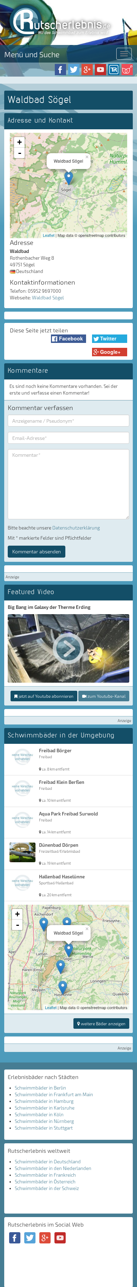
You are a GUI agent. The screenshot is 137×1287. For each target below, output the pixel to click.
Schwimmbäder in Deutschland (48, 1161)
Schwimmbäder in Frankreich (45, 1175)
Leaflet (48, 235)
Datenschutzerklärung (76, 528)
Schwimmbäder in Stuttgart (44, 1128)
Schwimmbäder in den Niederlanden (53, 1168)
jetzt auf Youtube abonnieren (45, 696)
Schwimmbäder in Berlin (40, 1088)
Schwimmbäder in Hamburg (44, 1101)
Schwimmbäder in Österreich (45, 1181)
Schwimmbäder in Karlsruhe (44, 1108)
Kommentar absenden (36, 551)
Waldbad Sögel (48, 297)
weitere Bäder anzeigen (102, 1023)
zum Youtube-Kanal (105, 696)
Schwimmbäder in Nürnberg (44, 1121)
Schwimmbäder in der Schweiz (47, 1188)
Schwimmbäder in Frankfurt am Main (54, 1094)
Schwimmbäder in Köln (39, 1114)
